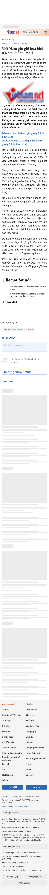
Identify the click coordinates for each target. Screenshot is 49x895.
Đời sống (6, 726)
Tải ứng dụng (12, 876)
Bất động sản (8, 742)
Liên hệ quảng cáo (11, 846)
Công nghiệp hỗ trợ (35, 748)
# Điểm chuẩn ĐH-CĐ (30, 32)
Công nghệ (31, 731)
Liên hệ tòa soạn (10, 812)
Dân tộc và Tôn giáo (11, 715)
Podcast (29, 775)
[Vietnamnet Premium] (9, 705)
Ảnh (4, 769)
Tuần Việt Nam (9, 748)
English (5, 764)
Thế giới (30, 720)
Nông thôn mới (33, 753)
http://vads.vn (17, 866)
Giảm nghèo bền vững (12, 753)
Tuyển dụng (24, 883)
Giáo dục (6, 720)
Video (28, 769)
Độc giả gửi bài (35, 876)
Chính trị (9, 40)
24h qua (6, 780)
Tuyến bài (12, 787)
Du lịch (29, 737)
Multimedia (7, 775)
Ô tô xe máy (7, 737)
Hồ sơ (28, 764)
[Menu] (3, 32)
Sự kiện (36, 787)
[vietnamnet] (13, 33)
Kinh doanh (31, 710)
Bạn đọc (29, 742)
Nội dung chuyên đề (35, 758)
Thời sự (5, 710)
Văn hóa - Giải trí (34, 726)
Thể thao (30, 715)
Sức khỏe (6, 731)
